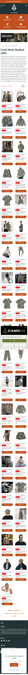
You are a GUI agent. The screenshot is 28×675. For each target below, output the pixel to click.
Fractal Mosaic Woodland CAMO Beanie (20, 576)
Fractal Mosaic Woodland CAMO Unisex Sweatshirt (7, 421)
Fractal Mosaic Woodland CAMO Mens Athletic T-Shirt (20, 290)
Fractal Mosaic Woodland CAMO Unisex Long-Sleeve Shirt (20, 422)
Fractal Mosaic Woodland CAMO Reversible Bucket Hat (7, 527)
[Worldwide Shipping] (21, 18)
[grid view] (22, 86)
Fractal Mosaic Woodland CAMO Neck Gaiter (20, 552)
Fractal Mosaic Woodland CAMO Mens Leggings (20, 367)
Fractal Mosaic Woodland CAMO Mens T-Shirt (20, 499)
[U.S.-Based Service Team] (21, 25)
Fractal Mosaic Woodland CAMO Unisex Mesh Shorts (20, 447)
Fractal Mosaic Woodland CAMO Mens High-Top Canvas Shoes (7, 159)
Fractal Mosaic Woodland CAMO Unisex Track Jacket (7, 108)
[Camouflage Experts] (7, 18)
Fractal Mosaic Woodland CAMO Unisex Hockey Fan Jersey (20, 239)
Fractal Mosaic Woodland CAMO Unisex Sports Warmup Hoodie (7, 186)
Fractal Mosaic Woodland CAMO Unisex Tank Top (7, 552)
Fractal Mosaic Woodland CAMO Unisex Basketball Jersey (20, 527)
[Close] (25, 327)
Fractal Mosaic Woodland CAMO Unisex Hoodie (20, 158)
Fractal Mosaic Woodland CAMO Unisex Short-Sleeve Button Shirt (20, 316)
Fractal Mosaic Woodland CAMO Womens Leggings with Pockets (20, 265)
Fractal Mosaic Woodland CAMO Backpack (20, 393)
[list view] (25, 86)
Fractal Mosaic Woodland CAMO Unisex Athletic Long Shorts (7, 474)
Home (2, 46)
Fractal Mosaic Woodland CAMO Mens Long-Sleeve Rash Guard (7, 394)
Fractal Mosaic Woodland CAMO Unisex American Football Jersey (7, 213)
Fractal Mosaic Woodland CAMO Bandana (7, 576)
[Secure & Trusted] (7, 25)
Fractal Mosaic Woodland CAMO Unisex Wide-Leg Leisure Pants (7, 368)
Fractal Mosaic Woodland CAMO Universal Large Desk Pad (7, 500)
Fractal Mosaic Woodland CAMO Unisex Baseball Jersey (7, 239)
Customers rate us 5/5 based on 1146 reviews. (14, 613)
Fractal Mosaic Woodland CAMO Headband (7, 600)
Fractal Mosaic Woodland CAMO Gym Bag (7, 264)
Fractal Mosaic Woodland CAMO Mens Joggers (7, 290)
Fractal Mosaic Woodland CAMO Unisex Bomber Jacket (7, 133)
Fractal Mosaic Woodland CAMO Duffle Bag (20, 108)
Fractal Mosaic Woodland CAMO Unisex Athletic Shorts (7, 448)
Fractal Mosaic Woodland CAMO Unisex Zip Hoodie (20, 133)
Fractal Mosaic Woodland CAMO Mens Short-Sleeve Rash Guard (7, 316)
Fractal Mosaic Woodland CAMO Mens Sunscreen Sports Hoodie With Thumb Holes (20, 186)
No (14, 345)
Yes (14, 340)
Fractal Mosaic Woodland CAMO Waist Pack (20, 473)
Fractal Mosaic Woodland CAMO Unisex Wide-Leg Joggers (20, 213)
